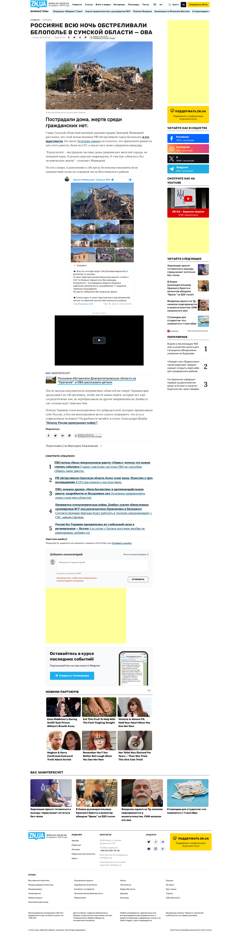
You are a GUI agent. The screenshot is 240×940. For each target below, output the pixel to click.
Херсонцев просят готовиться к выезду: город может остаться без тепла (181, 270)
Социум (169, 880)
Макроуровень (35, 889)
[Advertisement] (86, 615)
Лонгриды (133, 4)
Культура (124, 898)
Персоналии (80, 898)
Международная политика (40, 885)
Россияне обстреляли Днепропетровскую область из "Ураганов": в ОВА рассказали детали (97, 380)
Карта (74, 858)
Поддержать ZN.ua (198, 4)
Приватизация (35, 898)
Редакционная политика (83, 854)
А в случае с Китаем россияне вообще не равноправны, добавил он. (100, 528)
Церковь (124, 893)
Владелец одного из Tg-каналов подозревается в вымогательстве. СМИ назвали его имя (182, 306)
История (170, 885)
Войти (176, 4)
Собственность (173, 898)
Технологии (125, 885)
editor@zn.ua (115, 865)
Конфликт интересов (84, 889)
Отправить (138, 579)
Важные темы (39, 11)
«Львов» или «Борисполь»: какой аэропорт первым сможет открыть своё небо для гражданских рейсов (183, 366)
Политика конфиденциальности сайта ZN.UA (191, 930)
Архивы (75, 840)
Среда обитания (127, 889)
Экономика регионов (38, 902)
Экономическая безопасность (88, 893)
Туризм (169, 893)
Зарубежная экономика (85, 885)
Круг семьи (171, 889)
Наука (123, 880)
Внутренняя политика (38, 880)
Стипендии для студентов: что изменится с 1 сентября (181, 320)
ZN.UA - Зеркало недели (188, 211)
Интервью (119, 4)
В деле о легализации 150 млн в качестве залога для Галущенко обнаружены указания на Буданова (183, 348)
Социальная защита (83, 880)
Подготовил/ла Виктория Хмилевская (72, 445)
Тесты (145, 4)
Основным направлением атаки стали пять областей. (100, 493)
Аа (183, 4)
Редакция (76, 845)
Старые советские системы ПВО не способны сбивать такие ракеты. (102, 467)
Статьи (89, 4)
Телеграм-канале (89, 141)
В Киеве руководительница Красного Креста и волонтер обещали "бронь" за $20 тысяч (180, 288)
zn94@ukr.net (106, 858)
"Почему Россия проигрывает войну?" (72, 422)
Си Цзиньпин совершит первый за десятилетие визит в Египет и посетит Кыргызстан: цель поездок (183, 384)
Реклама (76, 849)
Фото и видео (103, 4)
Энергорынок (34, 893)
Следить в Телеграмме (74, 675)
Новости (77, 4)
